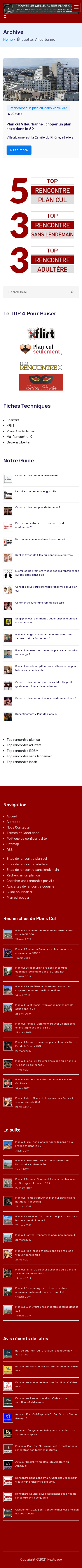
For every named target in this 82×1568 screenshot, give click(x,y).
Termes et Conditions (23, 833)
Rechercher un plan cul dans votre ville (38, 108)
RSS (10, 850)
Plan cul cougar (18, 898)
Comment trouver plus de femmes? (37, 507)
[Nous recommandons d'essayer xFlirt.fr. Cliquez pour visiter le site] (41, 333)
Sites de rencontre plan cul (27, 859)
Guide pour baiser (19, 892)
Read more (19, 150)
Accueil (12, 816)
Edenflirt (13, 420)
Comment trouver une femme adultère (39, 602)
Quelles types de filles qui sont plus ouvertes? (44, 554)
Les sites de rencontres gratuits (35, 491)
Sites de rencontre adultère (27, 864)
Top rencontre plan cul (23, 740)
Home (8, 39)
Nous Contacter (19, 827)
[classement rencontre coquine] (41, 224)
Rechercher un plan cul (23, 875)
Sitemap (13, 844)
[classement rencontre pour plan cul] (41, 190)
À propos (13, 822)
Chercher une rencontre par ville (30, 881)
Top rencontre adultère (24, 745)
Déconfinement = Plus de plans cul (36, 713)
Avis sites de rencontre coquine (30, 886)
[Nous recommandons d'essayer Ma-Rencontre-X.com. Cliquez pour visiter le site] (41, 366)
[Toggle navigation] (76, 7)
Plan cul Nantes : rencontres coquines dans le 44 (46, 1234)
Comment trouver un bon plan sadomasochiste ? (45, 698)
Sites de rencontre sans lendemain (33, 870)
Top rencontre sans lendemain (29, 756)
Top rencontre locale (22, 762)
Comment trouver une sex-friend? (36, 475)
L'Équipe (16, 113)
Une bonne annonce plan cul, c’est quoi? (40, 539)
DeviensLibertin (18, 442)
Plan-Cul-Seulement (22, 431)
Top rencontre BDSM (22, 751)
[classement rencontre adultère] (41, 259)
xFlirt (10, 426)
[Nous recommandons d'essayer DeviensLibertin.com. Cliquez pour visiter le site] (41, 382)
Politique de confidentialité (27, 839)
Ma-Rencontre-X (19, 437)
